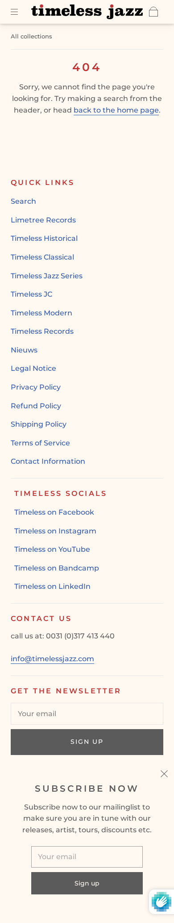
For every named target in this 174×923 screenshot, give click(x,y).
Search (23, 201)
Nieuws (24, 350)
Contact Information (48, 461)
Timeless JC (31, 294)
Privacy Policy (36, 387)
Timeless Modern (41, 313)
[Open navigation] (20, 11)
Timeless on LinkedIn (52, 586)
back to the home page (116, 110)
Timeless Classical (42, 257)
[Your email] (87, 714)
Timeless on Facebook (54, 512)
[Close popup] (164, 775)
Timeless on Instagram (55, 531)
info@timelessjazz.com (52, 658)
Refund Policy (36, 406)
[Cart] (153, 11)
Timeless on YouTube (52, 549)
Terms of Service (40, 443)
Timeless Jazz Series (47, 276)
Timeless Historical (44, 238)
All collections (31, 36)
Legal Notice (33, 368)
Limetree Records (43, 220)
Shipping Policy (38, 424)
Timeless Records (42, 331)
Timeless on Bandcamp (56, 568)
